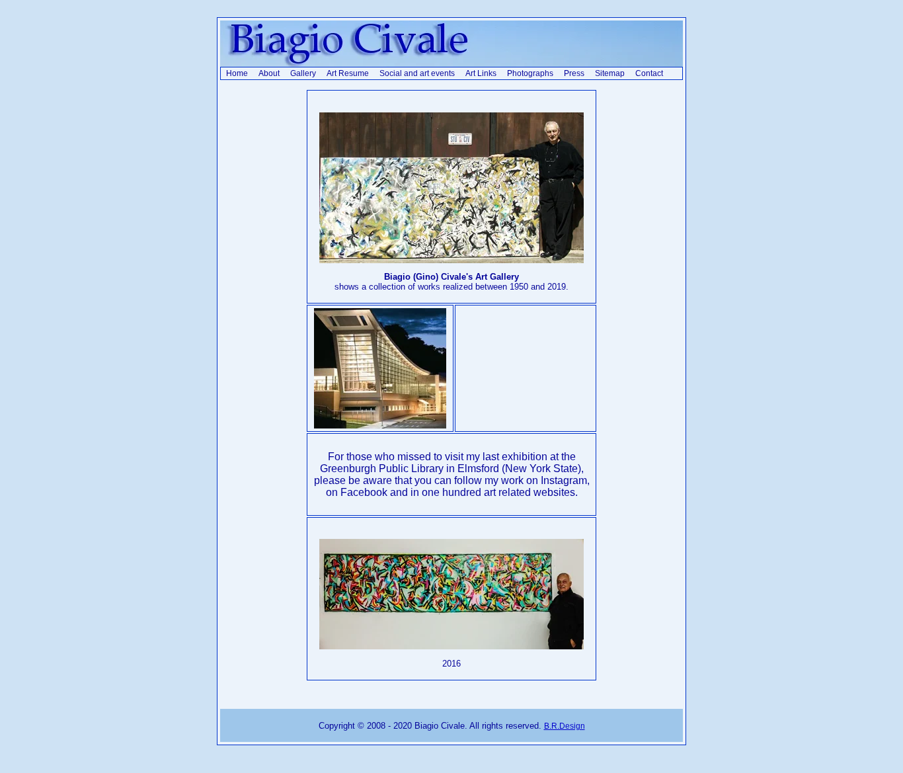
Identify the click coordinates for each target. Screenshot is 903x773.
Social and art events (417, 73)
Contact (649, 73)
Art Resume (348, 73)
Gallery (303, 73)
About (269, 73)
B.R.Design (564, 726)
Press (574, 73)
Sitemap (610, 73)
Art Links (480, 73)
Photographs (530, 73)
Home (237, 73)
